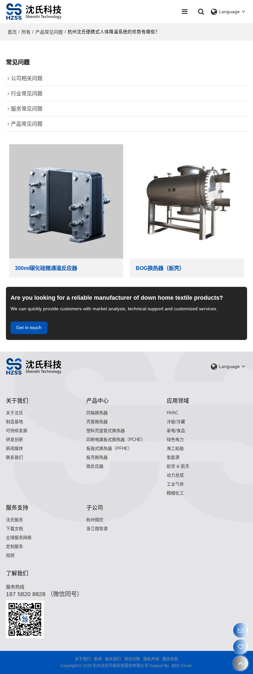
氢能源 (173, 457)
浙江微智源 (97, 528)
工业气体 (175, 484)
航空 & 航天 (178, 466)
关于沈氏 (14, 412)
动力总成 (175, 475)
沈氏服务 (14, 519)
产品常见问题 (49, 32)
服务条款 (170, 659)
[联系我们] (240, 630)
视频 (10, 555)
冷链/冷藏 (176, 421)
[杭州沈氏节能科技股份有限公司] (34, 11)
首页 (12, 32)
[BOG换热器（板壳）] (187, 201)
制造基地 (14, 421)
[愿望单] (240, 646)
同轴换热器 (97, 412)
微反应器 (94, 466)
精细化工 (175, 492)
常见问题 (132, 659)
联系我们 (14, 457)
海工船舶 (175, 448)
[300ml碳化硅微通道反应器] (66, 201)
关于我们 (83, 659)
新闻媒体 (14, 448)
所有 (26, 32)
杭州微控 (94, 519)
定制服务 (14, 546)
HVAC (172, 412)
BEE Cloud (181, 665)
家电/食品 (176, 430)
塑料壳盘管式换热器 (105, 430)
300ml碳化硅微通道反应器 (46, 268)
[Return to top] (240, 663)
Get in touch (29, 327)
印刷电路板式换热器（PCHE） (115, 439)
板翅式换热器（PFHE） (109, 448)
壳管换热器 (97, 421)
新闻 (98, 659)
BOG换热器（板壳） (160, 268)
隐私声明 (151, 659)
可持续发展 (16, 430)
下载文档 (14, 528)
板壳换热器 (97, 457)
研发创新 (14, 439)
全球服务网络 (19, 537)
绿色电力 (175, 439)
